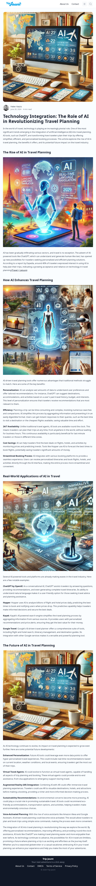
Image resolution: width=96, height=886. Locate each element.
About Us (64, 4)
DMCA (40, 866)
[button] (84, 3)
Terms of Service (54, 866)
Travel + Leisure (19, 270)
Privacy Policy (71, 866)
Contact (75, 4)
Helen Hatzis (16, 106)
